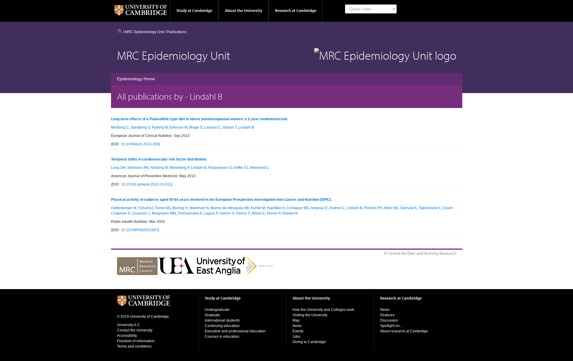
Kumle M (258, 208)
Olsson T (230, 127)
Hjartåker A (276, 208)
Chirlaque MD (297, 208)
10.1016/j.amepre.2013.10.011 (146, 184)
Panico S (243, 213)
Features (387, 315)
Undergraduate (217, 310)
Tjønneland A (429, 208)
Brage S (195, 127)
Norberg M (159, 168)
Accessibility (127, 336)
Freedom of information (136, 341)
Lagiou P (211, 213)
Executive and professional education (235, 331)
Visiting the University (309, 315)
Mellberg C (120, 127)
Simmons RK (138, 168)
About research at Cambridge (404, 331)
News (297, 326)
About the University (243, 10)
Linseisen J (141, 213)
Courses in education (222, 336)
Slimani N (290, 213)
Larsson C (212, 127)
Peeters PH (373, 208)
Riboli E (258, 213)
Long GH (118, 168)
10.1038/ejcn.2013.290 (140, 144)
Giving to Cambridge (309, 342)
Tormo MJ (163, 208)
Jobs (296, 336)
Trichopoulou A (190, 213)
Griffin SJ (240, 168)
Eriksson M (178, 127)
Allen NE (391, 208)
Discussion (389, 320)
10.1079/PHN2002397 (139, 230)
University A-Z (128, 325)
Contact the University (135, 330)
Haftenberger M (123, 208)
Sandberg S (140, 127)
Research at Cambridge (295, 10)
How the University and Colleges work (323, 310)
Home (119, 30)
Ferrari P (273, 213)
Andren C (337, 208)
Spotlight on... (391, 326)
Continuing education (222, 326)
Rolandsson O (220, 168)
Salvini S (227, 213)
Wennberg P (179, 168)
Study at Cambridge (194, 10)
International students (222, 320)
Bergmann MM (164, 213)
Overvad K (408, 208)
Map (296, 320)
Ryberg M (160, 127)
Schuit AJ (145, 208)
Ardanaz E (319, 208)
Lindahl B (246, 127)
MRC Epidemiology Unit (144, 32)
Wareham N (199, 208)
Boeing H (180, 208)
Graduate (212, 315)
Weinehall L (259, 168)
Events (298, 331)
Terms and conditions (134, 346)
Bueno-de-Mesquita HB (230, 208)
